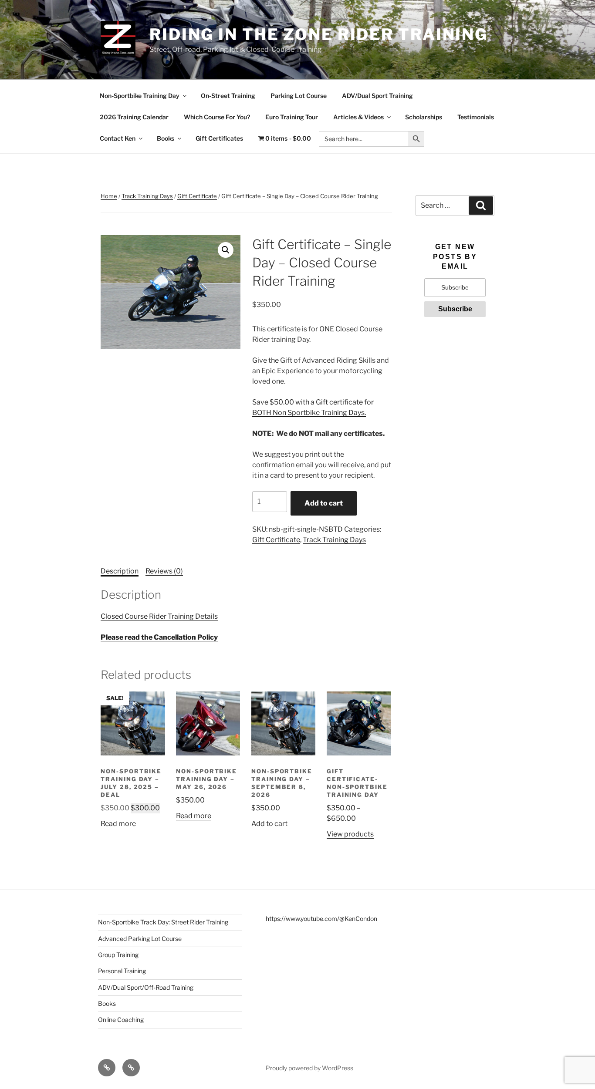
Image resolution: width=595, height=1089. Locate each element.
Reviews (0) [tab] (164, 571)
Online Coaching (121, 1019)
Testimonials (475, 117)
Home (109, 195)
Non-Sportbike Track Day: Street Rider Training (163, 922)
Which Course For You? (217, 117)
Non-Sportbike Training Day (139, 95)
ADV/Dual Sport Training (377, 95)
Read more (118, 823)
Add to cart (323, 503)
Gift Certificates (219, 138)
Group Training (118, 954)
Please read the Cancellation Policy (159, 637)
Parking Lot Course (298, 95)
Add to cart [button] (269, 823)
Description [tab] (120, 571)
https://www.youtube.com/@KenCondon (321, 918)
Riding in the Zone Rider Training (318, 34)
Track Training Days (147, 195)
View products (350, 834)
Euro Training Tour (291, 117)
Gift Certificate (197, 195)
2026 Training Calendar (134, 117)
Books (165, 138)
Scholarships (423, 117)
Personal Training (122, 970)
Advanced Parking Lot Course (140, 938)
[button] (225, 250)
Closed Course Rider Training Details (159, 616)
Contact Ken (117, 138)
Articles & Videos (358, 117)
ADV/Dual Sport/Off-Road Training (145, 987)
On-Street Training (228, 95)
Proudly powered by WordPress (309, 1068)
